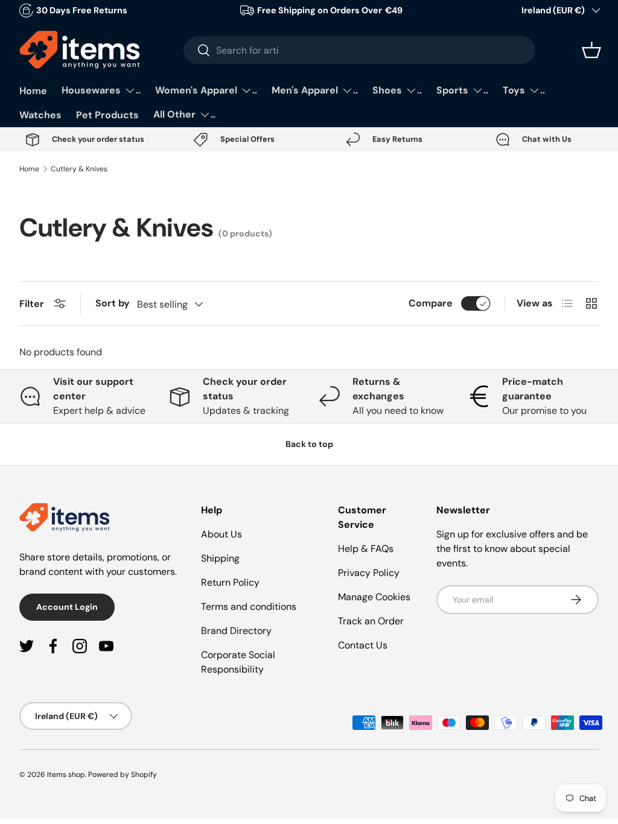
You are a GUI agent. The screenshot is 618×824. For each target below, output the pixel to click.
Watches (40, 115)
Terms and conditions (248, 606)
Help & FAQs (365, 548)
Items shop (66, 774)
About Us (221, 534)
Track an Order (371, 621)
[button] (591, 50)
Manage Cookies (374, 597)
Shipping (220, 558)
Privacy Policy (369, 572)
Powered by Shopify (122, 774)
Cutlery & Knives (79, 169)
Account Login (67, 606)
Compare (431, 303)
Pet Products (107, 115)
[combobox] (359, 50)
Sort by (112, 303)
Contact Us (362, 645)
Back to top (309, 444)
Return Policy (230, 582)
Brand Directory (236, 630)
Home (33, 90)
